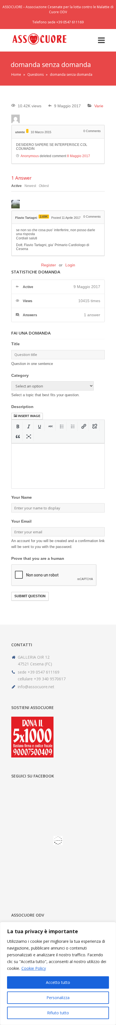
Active (16, 186)
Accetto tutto (58, 982)
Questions (35, 74)
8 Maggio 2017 (78, 156)
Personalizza (58, 997)
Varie (98, 106)
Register (48, 265)
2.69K (44, 216)
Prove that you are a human (37, 558)
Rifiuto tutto (58, 1012)
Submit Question (30, 596)
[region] (58, 973)
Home (16, 74)
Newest (30, 186)
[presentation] (18, 426)
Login (70, 265)
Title (15, 344)
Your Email (21, 521)
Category (20, 375)
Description (22, 406)
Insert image (29, 416)
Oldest (44, 186)
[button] (18, 426)
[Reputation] (27, 131)
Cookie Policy (33, 968)
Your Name (21, 497)
